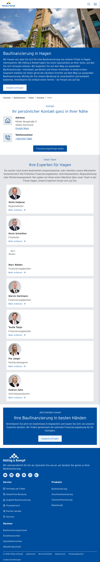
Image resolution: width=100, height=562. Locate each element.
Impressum (30, 554)
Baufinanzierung (20, 97)
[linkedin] (11, 475)
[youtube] (5, 475)
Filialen (31, 97)
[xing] (18, 475)
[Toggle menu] (95, 4)
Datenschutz (60, 554)
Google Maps (22, 128)
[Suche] (88, 4)
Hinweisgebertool (76, 554)
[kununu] (36, 475)
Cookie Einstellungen (12, 560)
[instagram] (30, 475)
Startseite (7, 97)
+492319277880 (23, 138)
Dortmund (40, 97)
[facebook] (24, 475)
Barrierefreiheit (45, 554)
